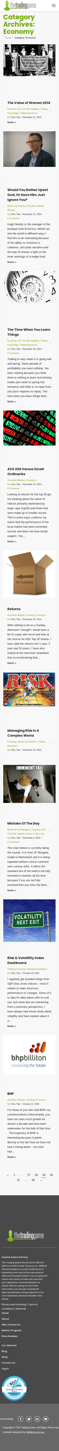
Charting (30, 615)
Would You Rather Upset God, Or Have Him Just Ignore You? (27, 195)
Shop (5, 1357)
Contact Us (8, 1362)
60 (33, 1180)
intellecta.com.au (35, 1432)
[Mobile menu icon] (54, 5)
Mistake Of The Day (23, 823)
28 (36, 1175)
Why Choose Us (11, 1324)
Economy (11, 109)
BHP (10, 1093)
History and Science (27, 741)
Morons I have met (35, 833)
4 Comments (13, 488)
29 (43, 1175)
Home (5, 1313)
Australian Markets (16, 480)
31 (18, 1180)
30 (51, 1175)
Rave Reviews (10, 1336)
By (13, 117)
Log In (5, 1368)
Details (10, 122)
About (5, 1318)
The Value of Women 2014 (28, 102)
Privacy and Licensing (14, 1304)
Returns (13, 609)
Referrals (21, 1308)
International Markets (37, 969)
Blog (4, 1351)
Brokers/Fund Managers (18, 829)
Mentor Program (11, 1330)
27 (28, 1175)
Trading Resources (29, 113)
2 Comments (13, 218)
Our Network (9, 1345)
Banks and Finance (16, 206)
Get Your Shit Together (28, 109)
